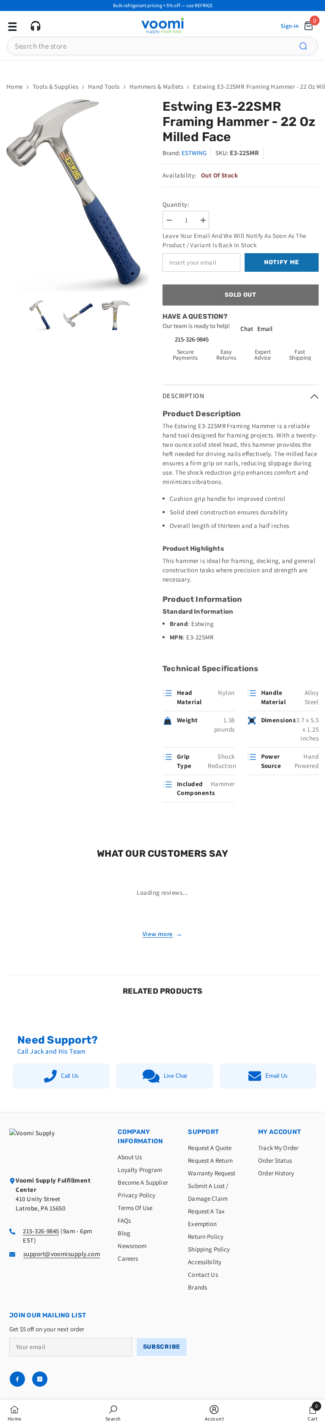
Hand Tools (104, 86)
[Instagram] (40, 1379)
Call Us (70, 1076)
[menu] (11, 26)
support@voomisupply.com (61, 1254)
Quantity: (175, 204)
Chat (246, 329)
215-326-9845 (192, 339)
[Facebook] (17, 1379)
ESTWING (194, 153)
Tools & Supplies (55, 86)
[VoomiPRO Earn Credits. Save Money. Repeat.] (162, 67)
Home (14, 86)
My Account (279, 1132)
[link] (113, 1412)
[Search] (308, 46)
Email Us (276, 1076)
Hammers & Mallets (156, 86)
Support (203, 1132)
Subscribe (161, 1346)
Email (265, 329)
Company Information (140, 1136)
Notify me (281, 262)
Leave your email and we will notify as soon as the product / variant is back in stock (234, 240)
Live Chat (175, 1076)
